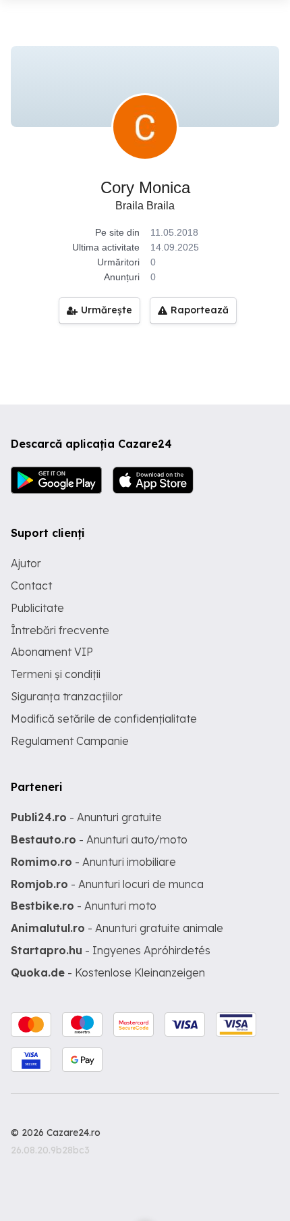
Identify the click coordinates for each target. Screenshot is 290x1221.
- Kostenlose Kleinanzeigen (108, 972)
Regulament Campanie (70, 741)
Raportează (200, 310)
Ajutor (26, 563)
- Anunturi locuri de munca (107, 884)
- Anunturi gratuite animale (117, 928)
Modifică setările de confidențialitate (104, 718)
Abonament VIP (52, 651)
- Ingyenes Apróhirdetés (110, 950)
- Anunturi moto (83, 905)
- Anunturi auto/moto (99, 839)
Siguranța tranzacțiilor (67, 696)
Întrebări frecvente (60, 630)
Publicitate (37, 608)
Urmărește (106, 310)
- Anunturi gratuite (86, 817)
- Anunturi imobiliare (93, 861)
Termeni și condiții (55, 674)
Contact (31, 585)
